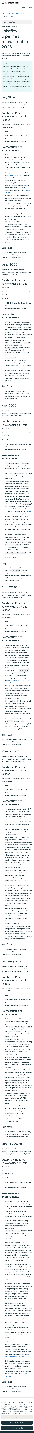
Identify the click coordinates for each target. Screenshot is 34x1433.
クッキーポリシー (19, 1406)
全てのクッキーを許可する (17, 1428)
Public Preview (9, 175)
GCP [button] (30, 8)
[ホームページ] (3, 13)
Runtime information (20, 89)
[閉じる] (31, 1400)
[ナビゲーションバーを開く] (3, 2)
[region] (17, 1414)
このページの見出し (9, 22)
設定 (17, 1417)
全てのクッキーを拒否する (17, 1422)
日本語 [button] (23, 8)
